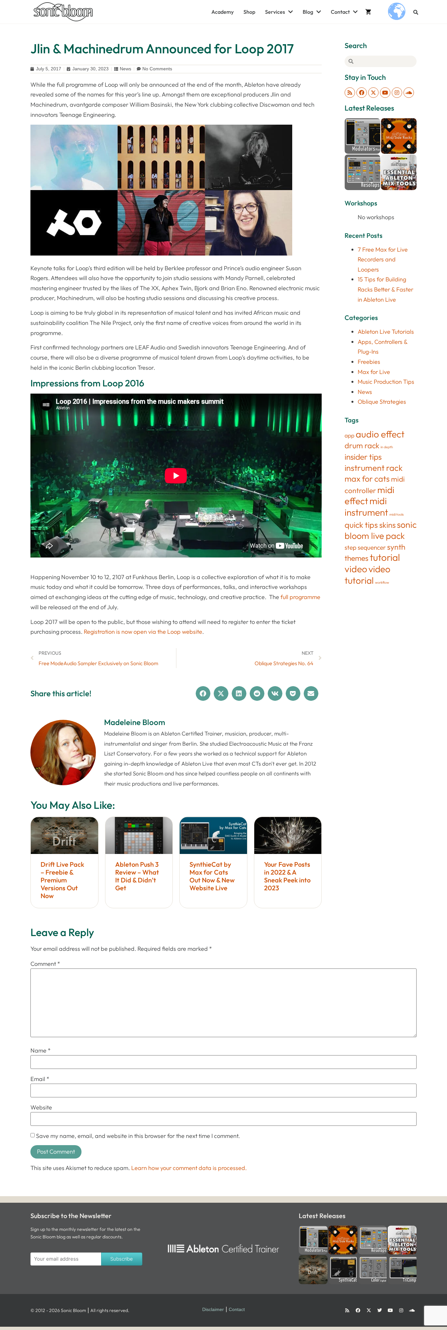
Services (275, 12)
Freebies (369, 361)
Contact (340, 12)
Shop (249, 12)
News (125, 68)
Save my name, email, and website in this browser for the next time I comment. (138, 1136)
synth (396, 547)
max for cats (367, 478)
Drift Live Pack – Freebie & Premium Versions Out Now (62, 880)
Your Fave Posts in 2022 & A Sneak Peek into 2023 (287, 876)
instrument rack (373, 468)
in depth (387, 447)
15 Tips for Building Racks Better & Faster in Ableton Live (385, 289)
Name (40, 1051)
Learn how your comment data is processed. (189, 1168)
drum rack (362, 445)
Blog (308, 12)
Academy (222, 12)
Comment (45, 964)
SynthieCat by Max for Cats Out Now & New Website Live (212, 876)
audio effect (380, 434)
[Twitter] (379, 1310)
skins (387, 525)
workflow (382, 582)
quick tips (361, 525)
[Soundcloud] (408, 92)
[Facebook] (361, 92)
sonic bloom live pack (381, 530)
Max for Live (374, 372)
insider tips (363, 457)
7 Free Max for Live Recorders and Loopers (383, 259)
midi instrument (366, 506)
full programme (300, 597)
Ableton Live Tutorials (386, 331)
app (349, 435)
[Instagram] (397, 92)
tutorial (385, 557)
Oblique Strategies (382, 401)
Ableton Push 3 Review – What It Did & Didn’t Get (137, 876)
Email (39, 1079)
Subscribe (121, 1259)
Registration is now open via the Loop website (143, 631)
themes (356, 558)
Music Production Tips (386, 381)
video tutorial (367, 574)
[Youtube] (385, 92)
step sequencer (365, 547)
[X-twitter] (373, 92)
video (356, 569)
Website (41, 1107)
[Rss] (350, 92)
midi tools (396, 514)
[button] (416, 12)
